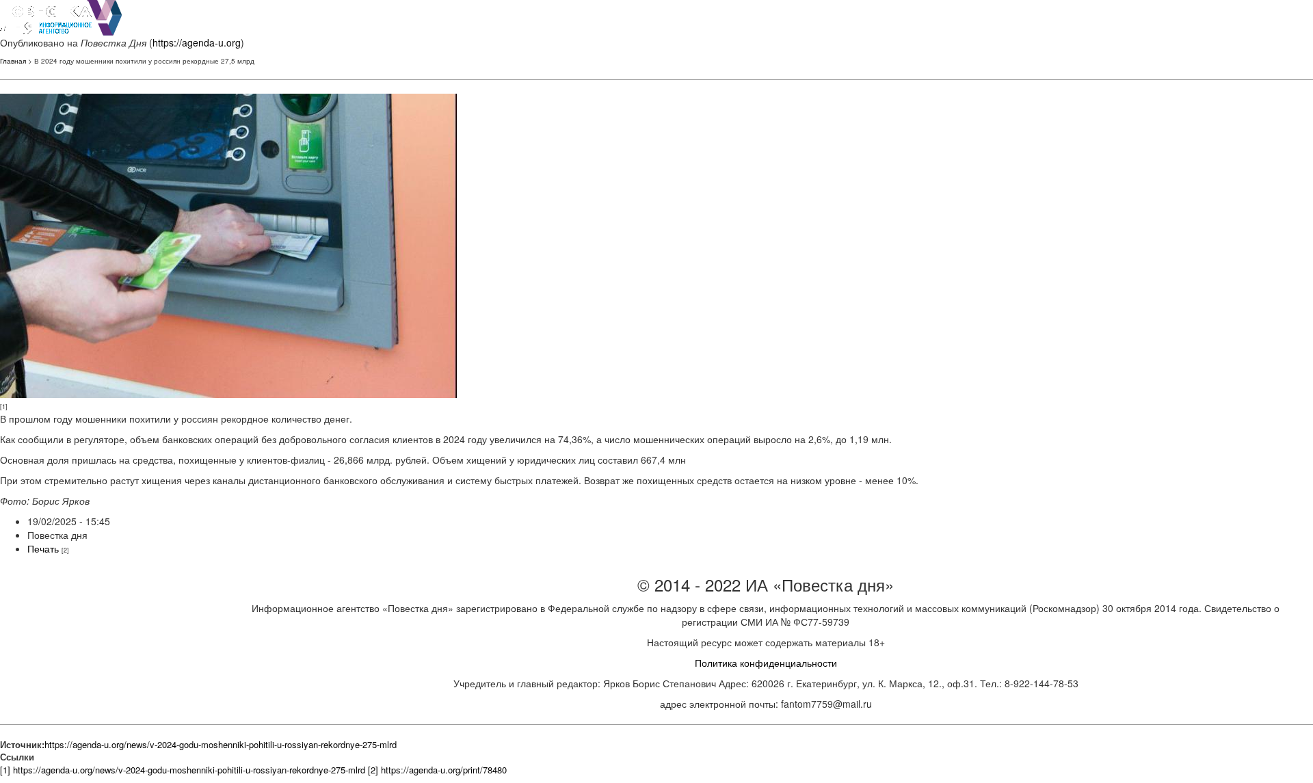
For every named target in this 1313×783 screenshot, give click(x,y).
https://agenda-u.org (196, 42)
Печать (43, 548)
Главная (13, 61)
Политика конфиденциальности (766, 662)
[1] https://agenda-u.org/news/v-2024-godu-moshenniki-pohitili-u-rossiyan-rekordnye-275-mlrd (182, 769)
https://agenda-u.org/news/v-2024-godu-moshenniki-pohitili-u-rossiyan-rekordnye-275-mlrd (220, 744)
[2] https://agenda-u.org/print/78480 (437, 769)
